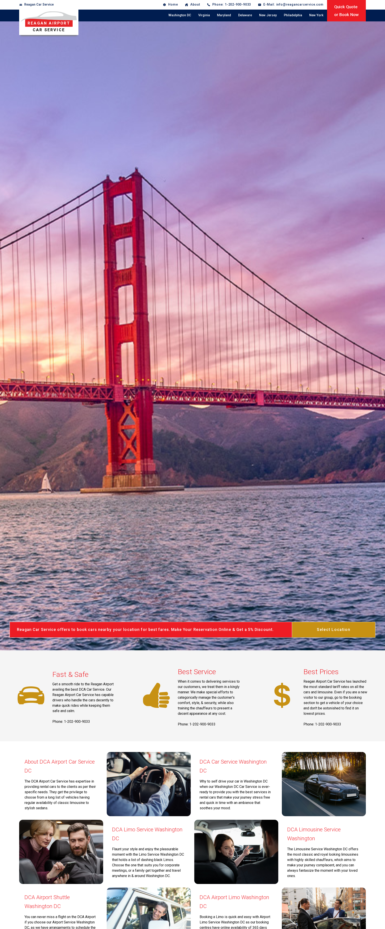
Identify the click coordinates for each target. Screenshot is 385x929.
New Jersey (268, 15)
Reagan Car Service (39, 4)
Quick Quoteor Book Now (346, 10)
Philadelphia (293, 15)
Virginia (204, 15)
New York (316, 15)
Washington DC (179, 15)
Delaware (245, 15)
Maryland (224, 15)
